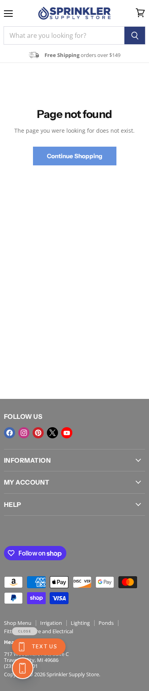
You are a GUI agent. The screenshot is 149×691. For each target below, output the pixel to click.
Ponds (106, 622)
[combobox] (64, 35)
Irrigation (51, 622)
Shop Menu (17, 622)
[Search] (134, 35)
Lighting (80, 622)
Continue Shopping (75, 156)
